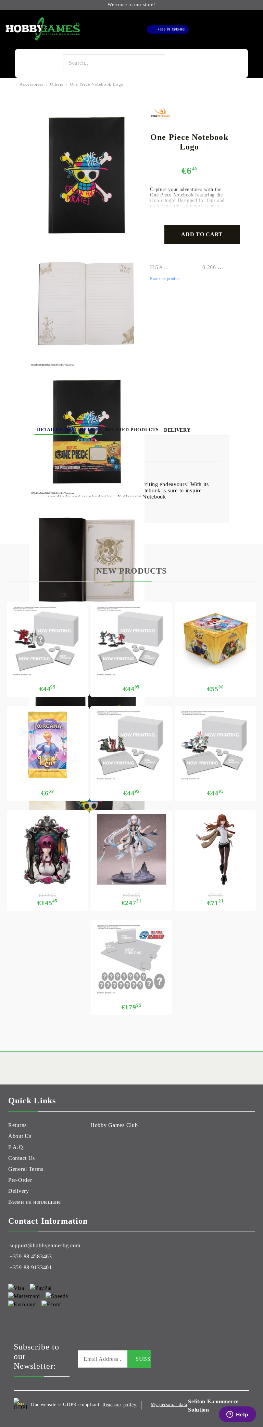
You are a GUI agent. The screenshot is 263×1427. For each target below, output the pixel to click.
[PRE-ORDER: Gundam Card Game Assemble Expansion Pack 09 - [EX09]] (215, 745)
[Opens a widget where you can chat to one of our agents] (237, 1415)
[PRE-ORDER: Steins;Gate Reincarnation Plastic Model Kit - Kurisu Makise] (215, 849)
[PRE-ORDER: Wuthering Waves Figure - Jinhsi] (131, 849)
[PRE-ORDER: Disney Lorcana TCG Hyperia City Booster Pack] (47, 745)
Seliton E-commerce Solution (213, 1406)
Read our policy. (120, 1404)
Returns (17, 1125)
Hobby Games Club (114, 1125)
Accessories (31, 84)
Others (56, 84)
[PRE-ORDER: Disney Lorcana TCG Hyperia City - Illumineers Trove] (215, 641)
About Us (20, 1136)
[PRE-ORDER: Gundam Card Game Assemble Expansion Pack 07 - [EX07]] (131, 641)
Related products (132, 429)
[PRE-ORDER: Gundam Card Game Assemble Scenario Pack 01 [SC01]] (131, 745)
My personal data (169, 1404)
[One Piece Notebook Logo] (87, 237)
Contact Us (21, 1158)
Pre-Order (20, 1180)
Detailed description (68, 429)
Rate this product (165, 278)
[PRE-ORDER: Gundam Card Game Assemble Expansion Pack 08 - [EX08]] (47, 641)
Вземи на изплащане (34, 1202)
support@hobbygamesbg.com (45, 1245)
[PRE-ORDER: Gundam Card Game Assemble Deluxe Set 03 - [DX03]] (131, 959)
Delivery (177, 430)
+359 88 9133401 (31, 1267)
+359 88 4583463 (171, 29)
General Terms (25, 1169)
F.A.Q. (16, 1147)
